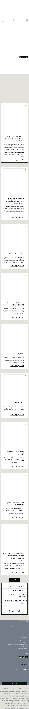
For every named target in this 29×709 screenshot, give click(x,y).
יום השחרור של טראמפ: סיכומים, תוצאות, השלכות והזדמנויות (14, 138)
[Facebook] (26, 57)
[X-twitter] (23, 57)
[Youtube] (20, 57)
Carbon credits (16, 403)
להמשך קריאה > (17, 160)
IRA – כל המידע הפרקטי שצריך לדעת (15, 504)
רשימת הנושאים (19, 590)
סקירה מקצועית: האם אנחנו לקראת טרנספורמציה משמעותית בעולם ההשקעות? (13, 557)
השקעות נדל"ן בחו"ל (16, 254)
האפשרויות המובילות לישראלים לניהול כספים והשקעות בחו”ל (15, 201)
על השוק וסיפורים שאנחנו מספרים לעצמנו (14, 304)
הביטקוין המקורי (18, 354)
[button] (2, 21)
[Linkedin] (22, 664)
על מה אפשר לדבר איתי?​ (16, 586)
